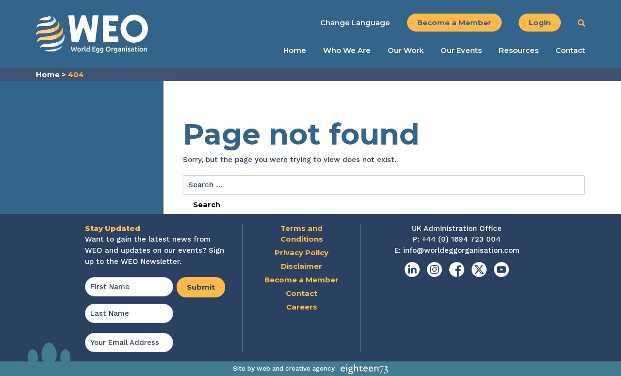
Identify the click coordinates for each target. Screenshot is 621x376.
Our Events (461, 50)
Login (540, 22)
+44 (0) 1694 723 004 (461, 239)
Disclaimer (301, 266)
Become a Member (454, 22)
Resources (519, 50)
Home (294, 50)
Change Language (355, 22)
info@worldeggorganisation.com (461, 250)
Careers (301, 306)
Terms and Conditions (301, 234)
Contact (570, 50)
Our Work (406, 50)
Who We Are (347, 50)
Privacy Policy (301, 252)
